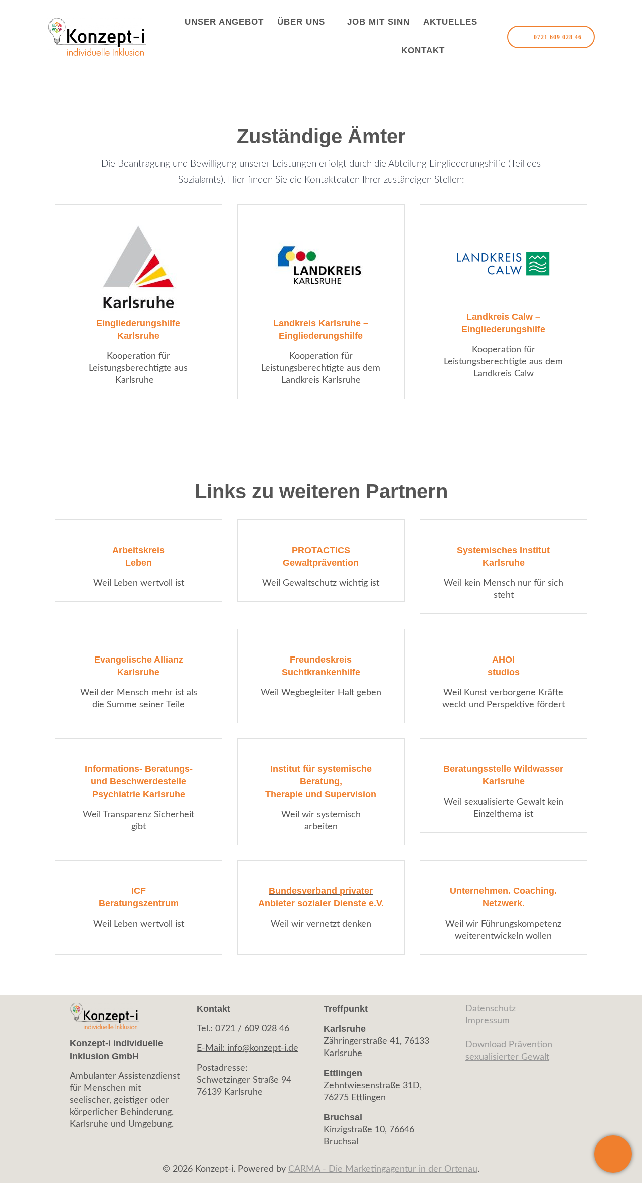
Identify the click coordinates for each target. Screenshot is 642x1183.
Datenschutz (490, 1008)
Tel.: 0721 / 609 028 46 (243, 1028)
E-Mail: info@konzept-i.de (247, 1048)
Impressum (487, 1020)
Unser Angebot (224, 22)
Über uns (301, 22)
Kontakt (423, 50)
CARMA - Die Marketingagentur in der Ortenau (382, 1169)
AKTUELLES (450, 22)
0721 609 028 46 (558, 37)
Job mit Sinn (378, 22)
